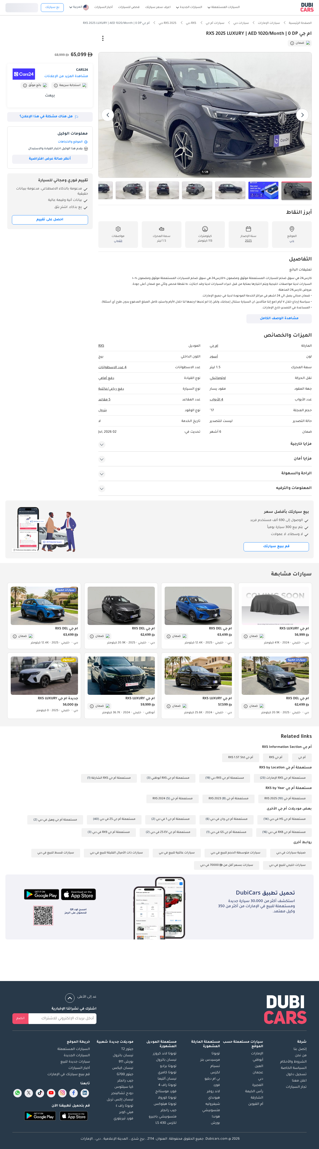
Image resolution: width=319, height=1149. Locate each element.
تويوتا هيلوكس (165, 1104)
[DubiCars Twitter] (29, 1093)
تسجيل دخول (22, 7)
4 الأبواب (216, 400)
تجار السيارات (296, 1087)
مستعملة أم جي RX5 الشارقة (111, 778)
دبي (260, 1079)
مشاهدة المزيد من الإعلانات (66, 77)
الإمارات (257, 1054)
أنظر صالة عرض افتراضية (50, 159)
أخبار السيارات (79, 1068)
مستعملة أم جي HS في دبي (287, 819)
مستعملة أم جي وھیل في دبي (57, 820)
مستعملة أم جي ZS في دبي (117, 819)
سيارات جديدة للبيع (75, 1062)
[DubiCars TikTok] (40, 1093)
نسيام (215, 1066)
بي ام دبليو (212, 1079)
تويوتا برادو (168, 1066)
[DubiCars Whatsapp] (17, 1093)
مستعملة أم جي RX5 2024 (172, 798)
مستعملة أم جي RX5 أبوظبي (170, 778)
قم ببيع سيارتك (276, 547)
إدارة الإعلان (82, 39)
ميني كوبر (126, 1112)
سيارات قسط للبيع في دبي (55, 853)
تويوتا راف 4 (167, 1085)
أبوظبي (258, 1060)
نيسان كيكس (122, 1068)
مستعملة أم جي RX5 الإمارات (286, 778)
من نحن (301, 1056)
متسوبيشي (211, 1111)
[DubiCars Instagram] (62, 1093)
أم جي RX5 (275, 757)
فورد (216, 1085)
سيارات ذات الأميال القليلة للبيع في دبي (116, 853)
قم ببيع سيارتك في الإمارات (68, 1075)
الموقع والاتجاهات (70, 142)
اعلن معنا (299, 1081)
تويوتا (216, 1054)
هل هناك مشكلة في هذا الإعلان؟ (46, 117)
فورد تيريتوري (123, 1119)
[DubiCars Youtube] (51, 1093)
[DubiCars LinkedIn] (85, 1093)
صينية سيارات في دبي (291, 853)
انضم (20, 1019)
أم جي (302, 757)
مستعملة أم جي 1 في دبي (173, 819)
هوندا (216, 1117)
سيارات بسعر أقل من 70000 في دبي (226, 865)
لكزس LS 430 (166, 1123)
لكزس (215, 1073)
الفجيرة (257, 1085)
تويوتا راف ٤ (124, 1106)
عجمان (258, 1073)
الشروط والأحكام (293, 1062)
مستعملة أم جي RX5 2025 (285, 798)
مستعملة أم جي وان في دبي (229, 819)
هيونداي (214, 1098)
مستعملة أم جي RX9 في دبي (111, 832)
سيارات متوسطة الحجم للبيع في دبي (235, 853)
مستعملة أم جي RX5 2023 (228, 798)
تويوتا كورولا (167, 1098)
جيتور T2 (127, 1049)
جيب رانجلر (169, 1111)
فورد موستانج (166, 1092)
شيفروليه (213, 1104)
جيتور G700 (125, 1075)
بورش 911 (126, 1062)
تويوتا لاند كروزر (165, 1054)
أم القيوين (255, 1104)
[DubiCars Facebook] (73, 1093)
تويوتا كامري (167, 1073)
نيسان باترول (166, 1060)
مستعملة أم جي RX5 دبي (227, 778)
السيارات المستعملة (73, 1049)
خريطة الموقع (78, 1042)
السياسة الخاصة (294, 1068)
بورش (215, 1123)
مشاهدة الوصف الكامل (279, 319)
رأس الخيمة (254, 1092)
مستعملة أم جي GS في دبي (228, 832)
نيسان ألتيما (167, 1079)
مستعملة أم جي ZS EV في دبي (170, 832)
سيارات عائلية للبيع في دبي (177, 853)
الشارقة (257, 1098)
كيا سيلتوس (123, 1087)
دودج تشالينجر (122, 1093)
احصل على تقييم (49, 220)
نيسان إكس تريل (120, 1100)
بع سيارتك (52, 7)
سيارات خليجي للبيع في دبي (287, 865)
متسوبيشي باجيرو (163, 1117)
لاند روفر (213, 1092)
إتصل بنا (300, 1049)
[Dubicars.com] (285, 1010)
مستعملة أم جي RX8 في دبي (287, 832)
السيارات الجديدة (77, 1056)
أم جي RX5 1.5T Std (240, 757)
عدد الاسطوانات (112, 368)
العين (259, 1066)
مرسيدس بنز (210, 1060)
